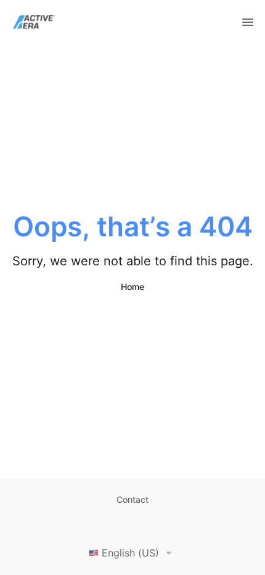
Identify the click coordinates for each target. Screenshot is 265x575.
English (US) (130, 553)
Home (132, 286)
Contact (132, 499)
